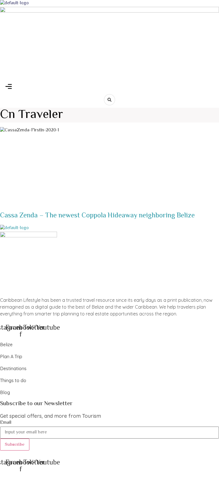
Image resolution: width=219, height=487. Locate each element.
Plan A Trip (11, 356)
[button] (8, 87)
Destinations (13, 368)
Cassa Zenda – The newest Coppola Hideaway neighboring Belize (97, 216)
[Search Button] (109, 99)
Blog (5, 392)
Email (5, 423)
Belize (6, 344)
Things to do (13, 380)
